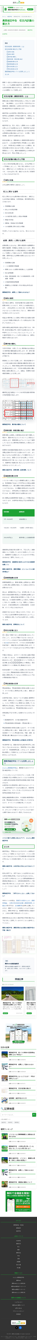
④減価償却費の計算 (12, 61)
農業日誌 (18, 1252)
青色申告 (10, 1122)
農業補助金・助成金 (19, 1225)
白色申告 (4, 34)
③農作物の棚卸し (12, 56)
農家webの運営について (18, 1305)
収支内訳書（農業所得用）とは (14, 46)
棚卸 (18, 1249)
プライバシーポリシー (18, 1311)
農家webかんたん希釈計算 (18, 1292)
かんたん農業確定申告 (9, 768)
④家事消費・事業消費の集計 (15, 59)
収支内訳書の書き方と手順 (13, 49)
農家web (18, 1280)
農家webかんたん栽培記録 (18, 1283)
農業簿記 (17, 1122)
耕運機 (18, 1261)
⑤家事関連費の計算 (12, 64)
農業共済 (18, 1243)
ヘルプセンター (18, 1302)
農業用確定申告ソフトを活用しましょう (17, 71)
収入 (18, 1246)
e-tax (6, 643)
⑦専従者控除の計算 (12, 69)
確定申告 (9, 16)
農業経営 (18, 1228)
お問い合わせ (18, 1308)
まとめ (7, 74)
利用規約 (18, 1314)
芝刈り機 (18, 1264)
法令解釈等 (18, 906)
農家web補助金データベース (18, 1286)
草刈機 (18, 1267)
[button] (18, 383)
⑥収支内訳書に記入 (12, 66)
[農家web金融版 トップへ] (18, 2)
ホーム (4, 16)
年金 (18, 1255)
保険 (18, 1258)
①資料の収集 (10, 52)
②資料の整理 (10, 54)
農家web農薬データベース (18, 1289)
